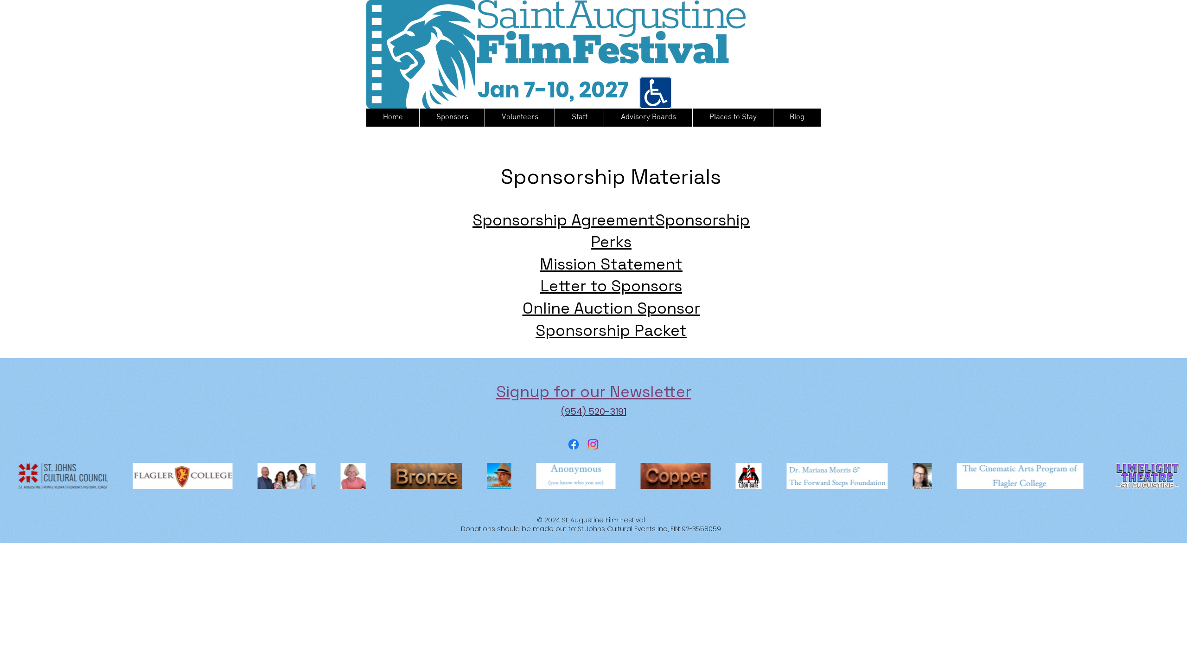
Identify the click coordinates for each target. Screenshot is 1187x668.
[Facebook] (574, 444)
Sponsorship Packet (611, 330)
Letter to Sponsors (611, 286)
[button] (648, 118)
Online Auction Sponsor (611, 308)
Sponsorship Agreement (563, 220)
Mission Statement (611, 264)
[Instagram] (593, 444)
